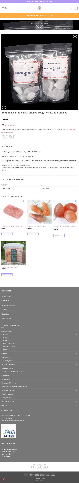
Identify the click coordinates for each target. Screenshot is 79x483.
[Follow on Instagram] (39, 466)
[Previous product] (41, 26)
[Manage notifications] (3, 479)
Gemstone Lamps (7, 368)
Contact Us (5, 300)
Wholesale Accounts (8, 305)
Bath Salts (6, 341)
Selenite (4, 405)
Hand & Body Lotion (9, 343)
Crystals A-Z (5, 357)
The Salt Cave (5, 314)
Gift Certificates (6, 379)
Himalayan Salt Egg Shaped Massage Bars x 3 (64, 227)
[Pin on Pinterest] (10, 137)
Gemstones (5, 375)
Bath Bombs (7, 338)
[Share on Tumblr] (13, 137)
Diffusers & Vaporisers (8, 364)
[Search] (6, 8)
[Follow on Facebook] (33, 466)
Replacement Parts (7, 401)
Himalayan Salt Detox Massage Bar (11, 226)
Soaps (5, 349)
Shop (38, 23)
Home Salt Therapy (7, 390)
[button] (2, 8)
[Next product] (37, 26)
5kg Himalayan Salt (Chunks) (9, 267)
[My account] (71, 8)
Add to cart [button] (7, 234)
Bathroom (44, 23)
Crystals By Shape (7, 361)
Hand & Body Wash (9, 346)
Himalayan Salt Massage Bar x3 (36, 226)
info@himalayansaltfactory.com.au (12, 420)
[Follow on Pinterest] (45, 466)
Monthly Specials (7, 394)
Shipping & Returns (7, 296)
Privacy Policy (6, 318)
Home (33, 23)
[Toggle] (76, 331)
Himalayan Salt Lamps (8, 383)
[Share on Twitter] (6, 137)
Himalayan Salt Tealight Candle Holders (14, 386)
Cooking (4, 353)
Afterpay (4, 309)
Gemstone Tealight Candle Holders (12, 372)
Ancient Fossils (6, 331)
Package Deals (6, 398)
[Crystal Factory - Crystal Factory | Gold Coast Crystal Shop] (39, 8)
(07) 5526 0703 (6, 418)
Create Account (70, 129)
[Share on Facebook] (3, 137)
